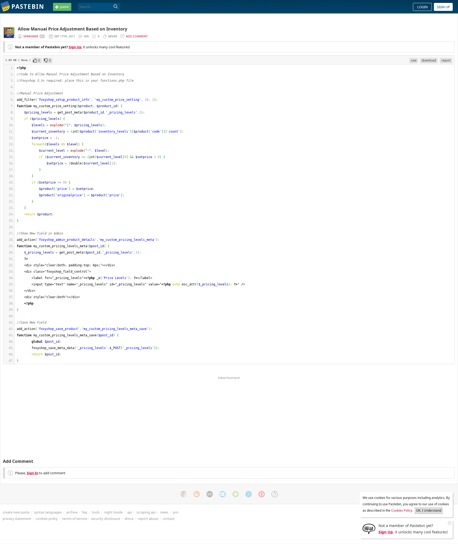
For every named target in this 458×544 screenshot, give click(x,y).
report (446, 60)
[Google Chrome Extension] (183, 494)
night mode (113, 512)
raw (413, 60)
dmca (129, 518)
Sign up (443, 7)
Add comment (137, 36)
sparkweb (30, 36)
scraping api (146, 512)
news (164, 512)
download (429, 60)
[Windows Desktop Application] (222, 494)
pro (175, 512)
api (129, 512)
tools (96, 512)
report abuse (148, 518)
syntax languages (48, 512)
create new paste (16, 512)
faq (84, 512)
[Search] (115, 7)
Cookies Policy (401, 510)
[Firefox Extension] (196, 494)
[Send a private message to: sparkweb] (42, 36)
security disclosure (105, 518)
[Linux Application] (274, 494)
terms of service (74, 518)
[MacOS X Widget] (248, 494)
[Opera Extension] (261, 494)
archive (72, 512)
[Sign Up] (369, 528)
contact (169, 518)
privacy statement (17, 518)
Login (422, 7)
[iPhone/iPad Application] (209, 494)
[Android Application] (235, 494)
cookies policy (47, 518)
